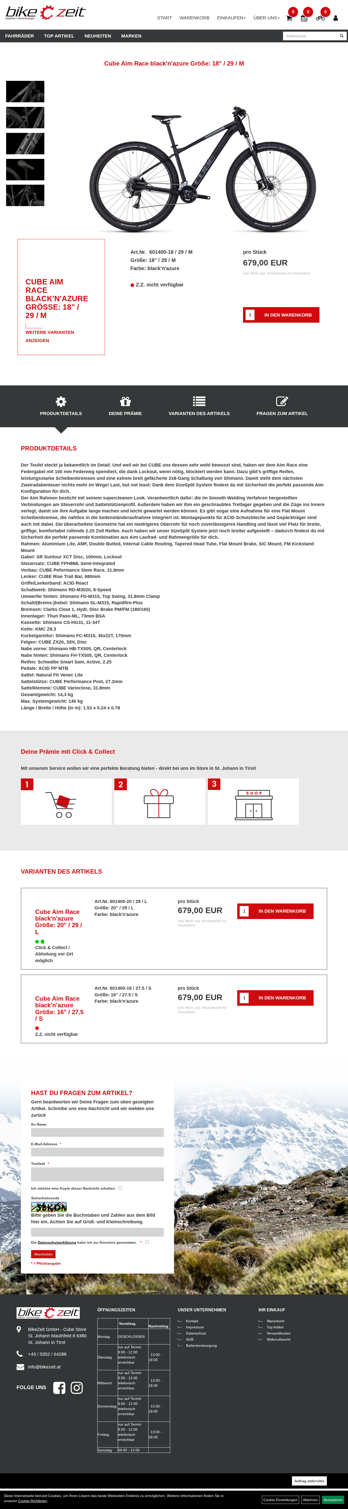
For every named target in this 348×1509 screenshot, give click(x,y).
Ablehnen (310, 1500)
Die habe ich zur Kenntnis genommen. (84, 1242)
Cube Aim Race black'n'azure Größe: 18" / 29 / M (174, 63)
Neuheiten (98, 36)
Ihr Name (38, 1124)
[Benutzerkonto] (337, 15)
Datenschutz (196, 1333)
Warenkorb (194, 17)
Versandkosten (279, 1333)
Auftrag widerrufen (309, 1481)
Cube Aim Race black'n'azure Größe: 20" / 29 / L (58, 921)
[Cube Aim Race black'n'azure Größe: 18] (25, 91)
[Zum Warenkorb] (289, 19)
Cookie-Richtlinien (32, 1501)
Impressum (195, 1327)
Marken (131, 36)
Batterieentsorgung (201, 1345)
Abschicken (43, 1254)
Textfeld (38, 1164)
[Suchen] (342, 36)
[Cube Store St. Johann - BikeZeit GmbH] (45, 12)
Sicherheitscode (45, 1198)
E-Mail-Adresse (44, 1144)
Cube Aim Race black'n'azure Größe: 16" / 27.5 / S (59, 1008)
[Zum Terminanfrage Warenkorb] (304, 19)
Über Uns (265, 17)
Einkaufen (230, 17)
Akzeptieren (333, 1500)
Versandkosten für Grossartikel (288, 273)
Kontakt (192, 1321)
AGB (189, 1339)
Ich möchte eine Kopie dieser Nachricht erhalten (73, 1188)
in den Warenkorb (288, 315)
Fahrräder (19, 36)
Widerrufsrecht (278, 1339)
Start (164, 17)
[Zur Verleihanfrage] (320, 19)
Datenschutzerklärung (57, 1242)
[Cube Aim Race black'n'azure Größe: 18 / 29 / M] (202, 157)
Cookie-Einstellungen (280, 1500)
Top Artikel (59, 36)
